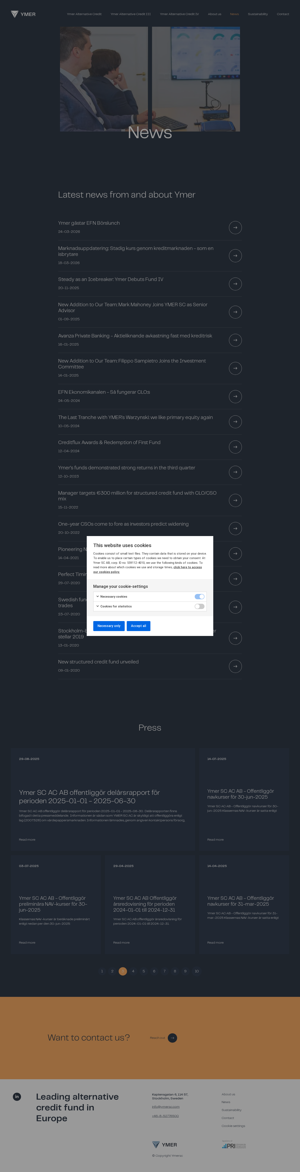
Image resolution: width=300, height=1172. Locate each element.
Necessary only (109, 626)
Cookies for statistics (116, 606)
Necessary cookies (113, 596)
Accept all (138, 626)
